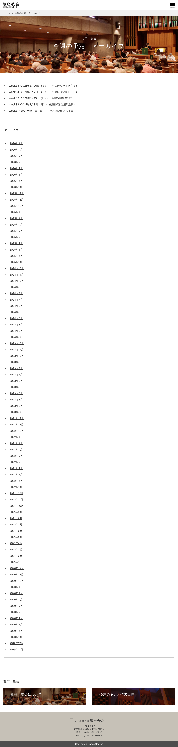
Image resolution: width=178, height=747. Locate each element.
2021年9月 (16, 512)
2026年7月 (16, 149)
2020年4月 (16, 618)
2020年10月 (17, 580)
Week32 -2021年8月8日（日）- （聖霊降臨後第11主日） (42, 104)
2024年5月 (16, 312)
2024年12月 (17, 268)
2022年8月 (16, 443)
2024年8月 (16, 293)
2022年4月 (16, 468)
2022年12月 (17, 418)
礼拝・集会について (26, 694)
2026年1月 (16, 187)
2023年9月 (16, 362)
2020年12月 (17, 568)
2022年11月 (16, 424)
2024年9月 (16, 287)
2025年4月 (16, 243)
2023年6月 (16, 380)
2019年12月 (16, 643)
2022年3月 (16, 474)
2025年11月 (16, 199)
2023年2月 (16, 405)
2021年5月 (16, 537)
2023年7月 (16, 374)
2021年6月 (16, 530)
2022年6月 (16, 455)
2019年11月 (16, 649)
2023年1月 (16, 412)
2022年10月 (17, 430)
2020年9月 (16, 587)
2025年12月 (17, 193)
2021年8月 (16, 518)
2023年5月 (16, 387)
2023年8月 (16, 368)
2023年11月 (17, 349)
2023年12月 (17, 343)
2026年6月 (16, 155)
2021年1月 (16, 562)
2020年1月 (16, 637)
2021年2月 (16, 555)
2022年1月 (16, 487)
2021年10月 (16, 505)
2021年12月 (16, 493)
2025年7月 (16, 224)
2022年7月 (16, 449)
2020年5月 (16, 612)
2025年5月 (16, 237)
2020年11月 (16, 574)
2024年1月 (16, 337)
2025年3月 (16, 249)
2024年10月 (17, 280)
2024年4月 (16, 318)
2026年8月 (16, 143)
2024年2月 (16, 330)
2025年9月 (16, 212)
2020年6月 (16, 605)
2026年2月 (16, 180)
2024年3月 (16, 324)
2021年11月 (16, 499)
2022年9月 (16, 437)
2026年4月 (16, 168)
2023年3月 (16, 399)
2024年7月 (16, 299)
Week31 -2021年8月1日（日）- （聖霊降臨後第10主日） (42, 110)
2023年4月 (16, 393)
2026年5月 (16, 162)
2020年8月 (16, 593)
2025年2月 (16, 255)
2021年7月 (16, 524)
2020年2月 (16, 630)
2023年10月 (17, 355)
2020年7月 (16, 599)
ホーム (6, 13)
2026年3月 (16, 174)
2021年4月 (16, 543)
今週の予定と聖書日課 (116, 694)
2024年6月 (16, 305)
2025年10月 (17, 205)
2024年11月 (17, 274)
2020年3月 (16, 624)
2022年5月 (16, 462)
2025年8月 (16, 218)
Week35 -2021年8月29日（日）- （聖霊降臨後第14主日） (43, 85)
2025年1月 (16, 262)
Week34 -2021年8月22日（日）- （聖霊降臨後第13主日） (43, 92)
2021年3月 (16, 549)
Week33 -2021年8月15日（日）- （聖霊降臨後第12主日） (43, 98)
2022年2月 (16, 480)
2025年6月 (16, 230)
